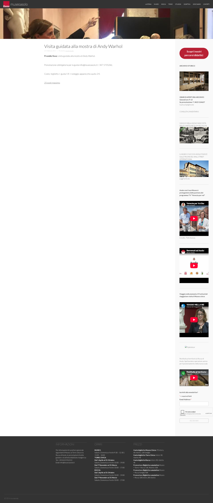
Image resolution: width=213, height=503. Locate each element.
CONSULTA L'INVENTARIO (189, 112)
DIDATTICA (187, 4)
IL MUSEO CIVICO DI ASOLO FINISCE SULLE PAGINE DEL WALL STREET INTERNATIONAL (193, 156)
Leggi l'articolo (184, 179)
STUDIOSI (178, 4)
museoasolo (19, 4)
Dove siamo (197, 4)
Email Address (185, 399)
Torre (170, 4)
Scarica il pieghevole (186, 105)
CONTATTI (206, 4)
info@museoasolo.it (67, 463)
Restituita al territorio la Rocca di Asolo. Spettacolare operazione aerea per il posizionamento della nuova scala (193, 361)
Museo (156, 4)
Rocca (163, 4)
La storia (148, 4)
